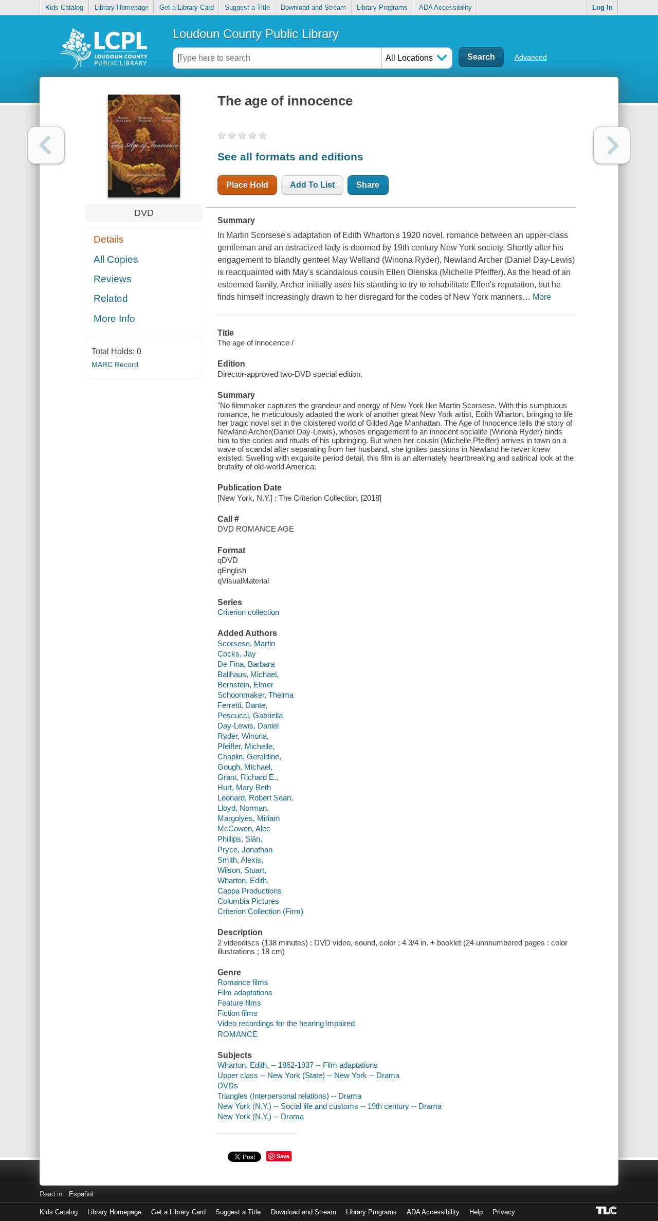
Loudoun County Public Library (256, 34)
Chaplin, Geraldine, (249, 756)
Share (367, 184)
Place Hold (247, 184)
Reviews (113, 279)
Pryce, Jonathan (244, 849)
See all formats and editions (290, 156)
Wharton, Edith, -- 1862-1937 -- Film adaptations (297, 1065)
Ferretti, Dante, (242, 705)
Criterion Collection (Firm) (260, 911)
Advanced (531, 57)
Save (283, 1156)
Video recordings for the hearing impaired (286, 1023)
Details (109, 239)
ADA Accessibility (445, 7)
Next (612, 145)
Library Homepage (122, 7)
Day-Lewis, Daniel (248, 725)
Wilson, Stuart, (241, 870)
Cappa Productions (249, 890)
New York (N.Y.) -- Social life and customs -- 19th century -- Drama (329, 1106)
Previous (46, 145)
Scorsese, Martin (246, 643)
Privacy (503, 1212)
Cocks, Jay (236, 653)
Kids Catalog (64, 7)
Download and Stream (313, 7)
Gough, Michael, (244, 766)
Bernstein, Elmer (245, 684)
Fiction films (237, 1013)
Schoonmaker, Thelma (255, 694)
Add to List (312, 184)
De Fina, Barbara (246, 664)
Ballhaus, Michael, (248, 674)
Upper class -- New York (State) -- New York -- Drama (308, 1075)
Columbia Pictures (248, 901)
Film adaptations (244, 992)
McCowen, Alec (243, 828)
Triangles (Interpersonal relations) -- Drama (289, 1095)
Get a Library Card (186, 7)
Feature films (239, 1002)
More (542, 297)
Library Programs (382, 7)
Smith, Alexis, (240, 859)
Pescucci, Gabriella (250, 715)
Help (476, 1212)
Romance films (242, 982)
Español (81, 1194)
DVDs (227, 1085)
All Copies (116, 259)
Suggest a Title (247, 7)
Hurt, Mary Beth (244, 787)
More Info (114, 318)
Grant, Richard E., (247, 777)
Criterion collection (248, 612)
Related (111, 298)
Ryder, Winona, (243, 736)
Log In (602, 7)
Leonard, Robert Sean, (255, 797)
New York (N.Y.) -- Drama (260, 1116)
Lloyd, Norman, (243, 808)
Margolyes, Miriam (248, 818)
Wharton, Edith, (243, 880)
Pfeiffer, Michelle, (246, 746)
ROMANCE (237, 1034)
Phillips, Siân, (239, 838)
